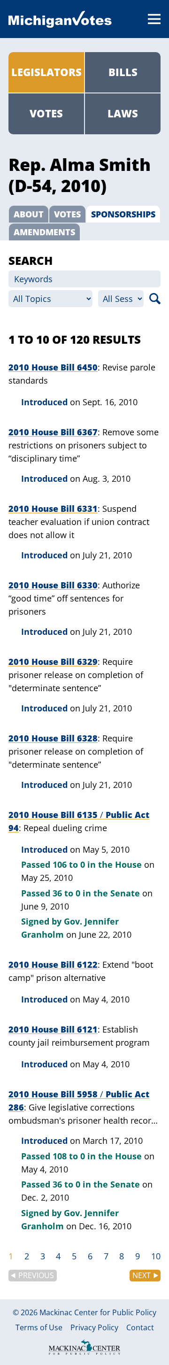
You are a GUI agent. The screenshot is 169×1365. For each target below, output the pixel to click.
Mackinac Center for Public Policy (97, 1312)
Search (155, 298)
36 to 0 (66, 893)
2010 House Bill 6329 (53, 661)
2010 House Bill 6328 (53, 738)
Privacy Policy (94, 1328)
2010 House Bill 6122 (53, 964)
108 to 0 (69, 1156)
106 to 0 (69, 864)
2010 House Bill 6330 (53, 585)
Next (141, 1275)
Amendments (44, 232)
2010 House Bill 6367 (53, 432)
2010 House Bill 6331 (53, 508)
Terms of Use (38, 1328)
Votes (46, 113)
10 (156, 1256)
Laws (123, 113)
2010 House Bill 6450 (53, 367)
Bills (123, 72)
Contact (140, 1328)
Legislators (46, 72)
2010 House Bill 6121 (53, 1029)
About (29, 214)
